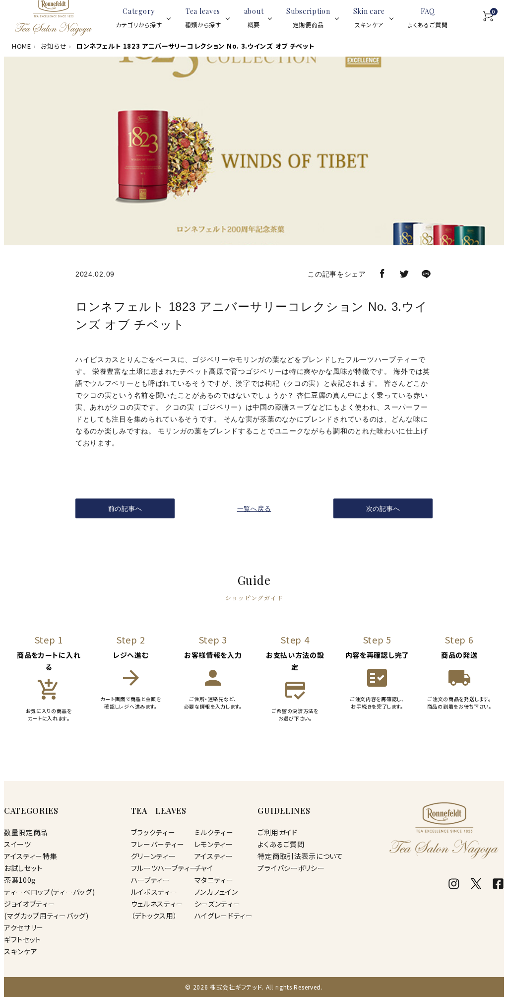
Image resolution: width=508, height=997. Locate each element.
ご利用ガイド (277, 832)
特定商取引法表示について (300, 856)
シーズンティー (217, 904)
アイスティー (213, 856)
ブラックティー (153, 832)
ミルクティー (214, 832)
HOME (21, 46)
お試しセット (23, 868)
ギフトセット (22, 939)
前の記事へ (125, 508)
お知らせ (53, 46)
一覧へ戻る (254, 508)
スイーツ (17, 844)
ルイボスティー (154, 892)
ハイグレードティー (223, 916)
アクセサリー (24, 927)
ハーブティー (150, 880)
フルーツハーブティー (164, 868)
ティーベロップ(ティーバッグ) (49, 892)
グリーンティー (153, 856)
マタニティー (214, 880)
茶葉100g (20, 880)
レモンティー (213, 844)
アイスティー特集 (31, 856)
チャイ (203, 868)
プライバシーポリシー (290, 868)
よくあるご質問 (280, 844)
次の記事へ (383, 508)
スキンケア (21, 951)
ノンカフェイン (216, 892)
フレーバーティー (158, 844)
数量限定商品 (26, 832)
